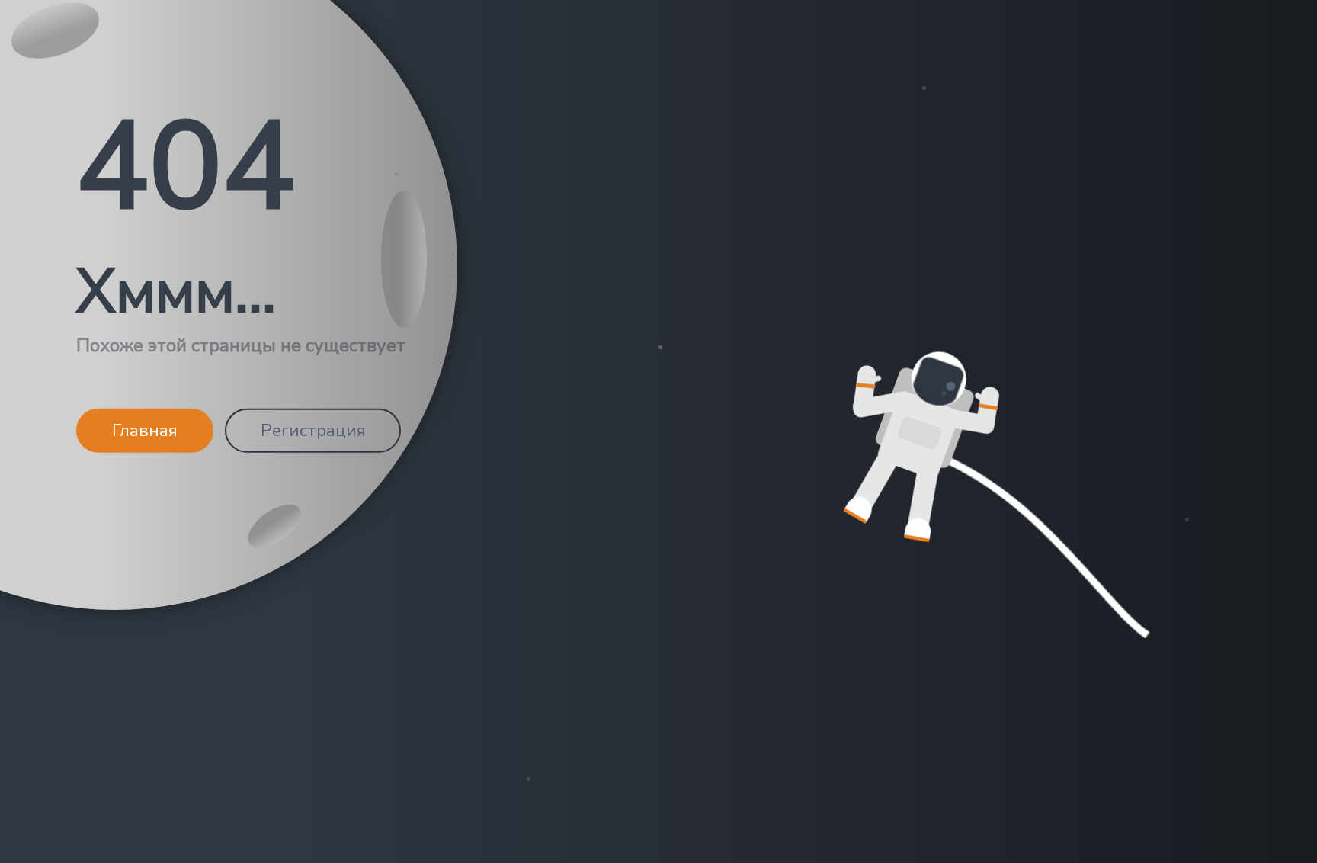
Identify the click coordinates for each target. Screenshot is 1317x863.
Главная (145, 430)
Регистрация (313, 430)
